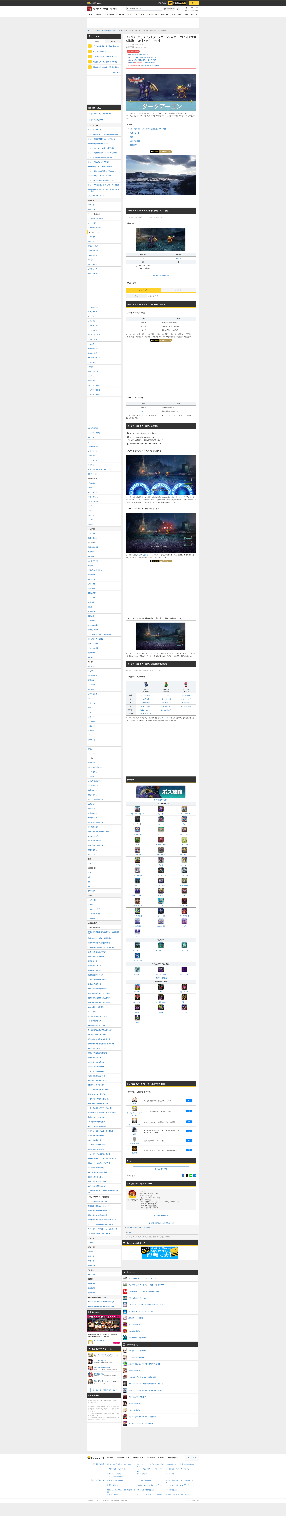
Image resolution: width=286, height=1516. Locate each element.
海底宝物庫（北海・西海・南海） (99, 831)
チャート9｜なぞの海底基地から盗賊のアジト (103, 171)
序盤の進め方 (144, 57)
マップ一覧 (92, 533)
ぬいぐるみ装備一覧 (94, 1140)
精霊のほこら (92, 790)
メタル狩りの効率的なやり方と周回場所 (101, 947)
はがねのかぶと (145, 703)
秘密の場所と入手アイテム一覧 (98, 1103)
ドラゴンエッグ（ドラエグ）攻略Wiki (177, 1495)
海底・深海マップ (94, 538)
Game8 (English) (172, 1458)
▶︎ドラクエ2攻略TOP (96, 120)
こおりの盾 (145, 699)
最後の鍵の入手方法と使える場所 (99, 1002)
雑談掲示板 (92, 1288)
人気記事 (96, 41)
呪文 (179, 14)
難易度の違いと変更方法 (96, 1117)
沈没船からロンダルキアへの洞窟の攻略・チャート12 (107, 62)
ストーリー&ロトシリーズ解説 (150, 65)
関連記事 (133, 145)
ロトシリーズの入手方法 (96, 1062)
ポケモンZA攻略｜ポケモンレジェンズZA (119, 1464)
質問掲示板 (92, 1293)
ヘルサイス (161, 824)
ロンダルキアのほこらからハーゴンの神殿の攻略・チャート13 (107, 56)
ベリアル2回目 (137, 916)
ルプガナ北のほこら (94, 785)
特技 (186, 14)
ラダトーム (92, 703)
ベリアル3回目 (160, 926)
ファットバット (161, 834)
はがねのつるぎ (145, 695)
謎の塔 (90, 657)
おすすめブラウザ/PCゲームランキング (105, 1390)
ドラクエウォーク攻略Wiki (115, 1476)
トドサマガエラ (137, 875)
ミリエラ (137, 885)
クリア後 (194, 14)
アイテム (91, 1242)
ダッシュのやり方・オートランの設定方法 (102, 1112)
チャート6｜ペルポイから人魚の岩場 (100, 157)
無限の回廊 (92, 653)
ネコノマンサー (184, 855)
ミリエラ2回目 (160, 916)
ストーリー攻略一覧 (94, 130)
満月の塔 (91, 616)
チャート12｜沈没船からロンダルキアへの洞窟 (103, 185)
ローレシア (92, 666)
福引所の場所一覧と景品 (96, 1085)
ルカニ (139, 555)
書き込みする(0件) (161, 1169)
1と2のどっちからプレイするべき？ (100, 1233)
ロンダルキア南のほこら (96, 840)
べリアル (91, 316)
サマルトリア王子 (94, 909)
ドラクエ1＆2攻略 (95, 14)
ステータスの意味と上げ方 (97, 1186)
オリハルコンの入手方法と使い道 (99, 1154)
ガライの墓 (92, 584)
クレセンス (161, 895)
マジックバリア (182, 497)
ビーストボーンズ (161, 875)
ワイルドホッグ (161, 885)
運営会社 (161, 1458)
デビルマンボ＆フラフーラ (97, 307)
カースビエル (184, 906)
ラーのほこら (92, 772)
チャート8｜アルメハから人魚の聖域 (100, 166)
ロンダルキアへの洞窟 (95, 639)
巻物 (173, 14)
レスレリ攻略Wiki (112, 1495)
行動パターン (135, 133)
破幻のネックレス (145, 714)
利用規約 (110, 1458)
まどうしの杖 (186, 695)
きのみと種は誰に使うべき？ (97, 1016)
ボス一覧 (91, 205)
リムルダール (92, 721)
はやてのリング (166, 710)
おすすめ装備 (135, 141)
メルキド (91, 717)
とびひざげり (147, 555)
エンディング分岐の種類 (96, 1071)
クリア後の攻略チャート (96, 196)
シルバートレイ (186, 699)
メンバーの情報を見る (161, 1215)
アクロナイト (184, 875)
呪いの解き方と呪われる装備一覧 (99, 1039)
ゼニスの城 (92, 854)
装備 (136, 14)
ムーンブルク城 (93, 561)
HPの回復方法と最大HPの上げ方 (99, 1025)
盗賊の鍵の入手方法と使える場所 (99, 993)
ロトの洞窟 (92, 575)
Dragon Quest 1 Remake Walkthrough (101, 1302)
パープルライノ (184, 824)
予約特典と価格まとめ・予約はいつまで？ (102, 1220)
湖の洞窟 (91, 556)
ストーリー (120, 14)
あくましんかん (161, 1002)
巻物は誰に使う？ (150, 63)
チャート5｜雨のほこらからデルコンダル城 (102, 153)
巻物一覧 (131, 63)
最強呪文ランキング (94, 966)
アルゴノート (184, 950)
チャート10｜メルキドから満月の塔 (100, 176)
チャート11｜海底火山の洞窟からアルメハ (102, 180)
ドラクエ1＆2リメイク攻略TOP (138, 55)
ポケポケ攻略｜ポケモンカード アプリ (177, 1469)
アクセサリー (92, 891)
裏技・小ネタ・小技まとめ (97, 1181)
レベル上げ (152, 57)
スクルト (173, 497)
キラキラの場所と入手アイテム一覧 (99, 1108)
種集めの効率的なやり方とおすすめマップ (102, 1158)
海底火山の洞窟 (93, 630)
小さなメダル (153, 14)
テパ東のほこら (93, 827)
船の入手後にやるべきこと (97, 1048)
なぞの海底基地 (93, 625)
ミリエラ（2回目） (94, 390)
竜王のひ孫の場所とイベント (97, 1076)
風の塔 (90, 565)
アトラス (161, 906)
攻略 (132, 137)
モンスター (92, 1274)
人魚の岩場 (92, 804)
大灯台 (90, 607)
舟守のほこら (92, 813)
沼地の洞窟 (92, 593)
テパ (89, 744)
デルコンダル (92, 740)
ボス (129, 14)
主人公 (90, 904)
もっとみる (116, 72)
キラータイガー (161, 845)
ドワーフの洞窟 (93, 648)
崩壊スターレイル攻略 (114, 1474)
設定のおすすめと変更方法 (97, 1094)
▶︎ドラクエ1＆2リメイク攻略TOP (100, 114)
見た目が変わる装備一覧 (96, 1135)
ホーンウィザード (137, 895)
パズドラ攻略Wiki (142, 1474)
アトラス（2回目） (94, 394)
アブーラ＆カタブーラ (137, 814)
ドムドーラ (92, 597)
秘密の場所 (164, 14)
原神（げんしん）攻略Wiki (115, 1480)
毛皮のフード (186, 703)
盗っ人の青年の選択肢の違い (97, 1126)
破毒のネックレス (145, 710)
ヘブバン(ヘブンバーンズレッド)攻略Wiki (149, 1485)
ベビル (161, 992)
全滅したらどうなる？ (95, 1057)
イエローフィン (184, 865)
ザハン (90, 735)
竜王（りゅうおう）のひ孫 (97, 469)
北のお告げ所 (92, 818)
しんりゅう (137, 974)
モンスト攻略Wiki (171, 1474)
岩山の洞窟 (92, 588)
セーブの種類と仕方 (94, 1021)
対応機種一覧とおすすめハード (98, 1206)
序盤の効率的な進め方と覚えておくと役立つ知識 (103, 933)
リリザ (90, 671)
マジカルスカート (186, 706)
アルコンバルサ (137, 834)
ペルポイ (91, 730)
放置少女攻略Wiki (112, 1485)
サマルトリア (92, 675)
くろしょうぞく (145, 706)
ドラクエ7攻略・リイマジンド (116, 1469)
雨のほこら (92, 579)
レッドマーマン (137, 855)
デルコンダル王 (137, 906)
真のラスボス (184, 974)
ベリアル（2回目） (94, 385)
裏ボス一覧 (92, 209)
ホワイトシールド (166, 699)
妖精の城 (91, 552)
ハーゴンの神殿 (93, 643)
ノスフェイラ (184, 845)
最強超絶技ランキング (95, 975)
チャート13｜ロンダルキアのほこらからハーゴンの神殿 (103, 190)
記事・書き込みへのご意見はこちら (162, 1223)
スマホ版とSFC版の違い (96, 1007)
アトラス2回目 (184, 916)
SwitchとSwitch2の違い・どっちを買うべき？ (103, 1229)
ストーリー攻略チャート (101, 51)
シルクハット (166, 703)
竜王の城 (178, 258)
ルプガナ (91, 698)
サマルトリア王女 (94, 918)
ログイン (195, 3)
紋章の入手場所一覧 (94, 984)
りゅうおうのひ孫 (161, 974)
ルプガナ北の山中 (94, 781)
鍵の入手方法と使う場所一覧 (97, 988)
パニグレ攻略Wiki (171, 1490)
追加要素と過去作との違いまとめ (99, 1210)
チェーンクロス (166, 695)
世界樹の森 (92, 611)
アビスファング (137, 960)
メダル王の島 (92, 694)
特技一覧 (91, 1256)
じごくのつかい (137, 1002)
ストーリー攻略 (133, 57)
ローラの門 (92, 762)
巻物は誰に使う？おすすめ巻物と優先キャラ (107, 67)
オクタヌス (161, 865)
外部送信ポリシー (138, 1458)
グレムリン (137, 992)
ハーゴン (184, 926)
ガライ (90, 708)
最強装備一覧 (92, 961)
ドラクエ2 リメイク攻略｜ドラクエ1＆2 (139, 1228)
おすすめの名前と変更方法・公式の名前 (101, 1044)
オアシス (91, 776)
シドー (137, 936)
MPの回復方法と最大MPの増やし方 (100, 1030)
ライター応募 (192, 1458)
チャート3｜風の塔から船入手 (98, 143)
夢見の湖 (91, 680)
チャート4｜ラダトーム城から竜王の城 (101, 148)
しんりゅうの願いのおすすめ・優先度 (100, 1131)
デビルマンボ (161, 855)
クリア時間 (92, 1011)
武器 (89, 872)
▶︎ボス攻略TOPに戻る (161, 800)
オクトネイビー (161, 950)
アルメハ (91, 749)
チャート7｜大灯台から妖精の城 (98, 162)
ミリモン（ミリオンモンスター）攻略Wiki (149, 1495)
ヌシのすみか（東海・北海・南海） (99, 634)
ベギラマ (143, 411)
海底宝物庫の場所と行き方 (97, 956)
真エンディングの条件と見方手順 (99, 1163)
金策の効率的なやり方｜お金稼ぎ (99, 943)
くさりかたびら (166, 706)
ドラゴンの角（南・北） (96, 570)
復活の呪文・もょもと (95, 1177)
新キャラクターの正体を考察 (97, 1215)
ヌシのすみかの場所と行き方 (97, 1145)
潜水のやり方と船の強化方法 (97, 1053)
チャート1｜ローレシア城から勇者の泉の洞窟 (103, 134)
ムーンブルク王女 (94, 914)
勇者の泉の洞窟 (93, 547)
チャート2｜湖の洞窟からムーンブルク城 (101, 139)
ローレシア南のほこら (95, 822)
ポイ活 (163, 3)
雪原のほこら (92, 850)
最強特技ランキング (94, 970)
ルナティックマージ (165, 718)
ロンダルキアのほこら (95, 845)
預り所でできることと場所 (97, 1034)
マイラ (90, 712)
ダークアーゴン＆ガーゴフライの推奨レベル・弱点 (148, 129)
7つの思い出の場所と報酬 (96, 1122)
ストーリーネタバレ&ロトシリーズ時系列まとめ (103, 1191)
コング (137, 845)
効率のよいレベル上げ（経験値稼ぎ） (100, 938)
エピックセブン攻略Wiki (144, 1480)
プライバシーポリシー (122, 1458)
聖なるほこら (92, 795)
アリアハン (92, 753)
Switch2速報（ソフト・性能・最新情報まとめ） (180, 1464)
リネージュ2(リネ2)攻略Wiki (145, 1490)
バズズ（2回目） (93, 428)
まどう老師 (161, 814)
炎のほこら (92, 808)
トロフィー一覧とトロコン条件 (98, 1089)
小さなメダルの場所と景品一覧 (98, 1099)
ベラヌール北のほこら (95, 799)
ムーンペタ (92, 685)
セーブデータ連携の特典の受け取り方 (100, 1224)
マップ (143, 14)
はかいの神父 (184, 885)
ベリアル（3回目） (94, 433)
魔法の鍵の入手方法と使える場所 (99, 998)
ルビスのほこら (93, 836)
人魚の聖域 (92, 620)
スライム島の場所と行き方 (97, 952)
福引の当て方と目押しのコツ (97, 1080)
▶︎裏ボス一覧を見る (161, 978)
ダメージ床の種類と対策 (96, 1067)
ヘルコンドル (184, 834)
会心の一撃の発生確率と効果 (97, 1172)
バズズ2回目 (137, 926)
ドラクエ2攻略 (109, 14)
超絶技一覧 (92, 1265)
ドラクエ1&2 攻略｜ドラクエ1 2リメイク (106, 46)
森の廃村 (91, 689)
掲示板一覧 (92, 1283)
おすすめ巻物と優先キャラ (97, 979)
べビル (90, 488)
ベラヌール (92, 726)
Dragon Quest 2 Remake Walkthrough (101, 1306)
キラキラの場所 (151, 60)
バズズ (184, 895)
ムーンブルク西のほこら (96, 767)
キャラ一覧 (92, 900)
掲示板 (113, 41)
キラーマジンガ (137, 950)
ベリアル (137, 865)
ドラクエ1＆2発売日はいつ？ (97, 1201)
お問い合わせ (151, 1458)
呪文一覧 (91, 1251)
